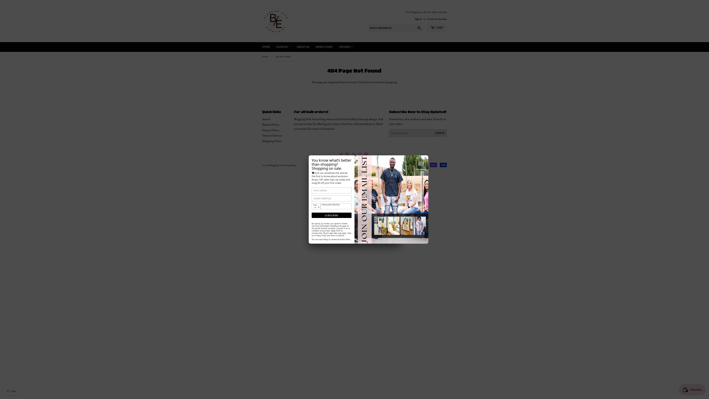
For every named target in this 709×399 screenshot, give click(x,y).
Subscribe (331, 215)
